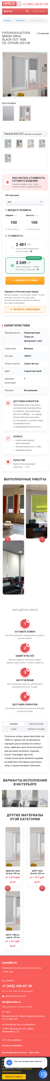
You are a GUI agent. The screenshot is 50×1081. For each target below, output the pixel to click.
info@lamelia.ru (11, 1001)
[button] (8, 539)
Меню (9, 11)
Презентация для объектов (14, 1052)
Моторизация (12, 195)
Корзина (40, 11)
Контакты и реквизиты (12, 1045)
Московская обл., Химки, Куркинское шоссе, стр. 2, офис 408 (23, 1017)
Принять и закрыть (14, 1077)
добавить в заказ (26, 280)
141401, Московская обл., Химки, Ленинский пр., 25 (18, 1030)
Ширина (11, 215)
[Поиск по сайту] (27, 11)
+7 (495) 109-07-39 (35, 4)
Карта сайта (34, 1052)
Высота (32, 215)
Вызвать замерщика (26, 309)
